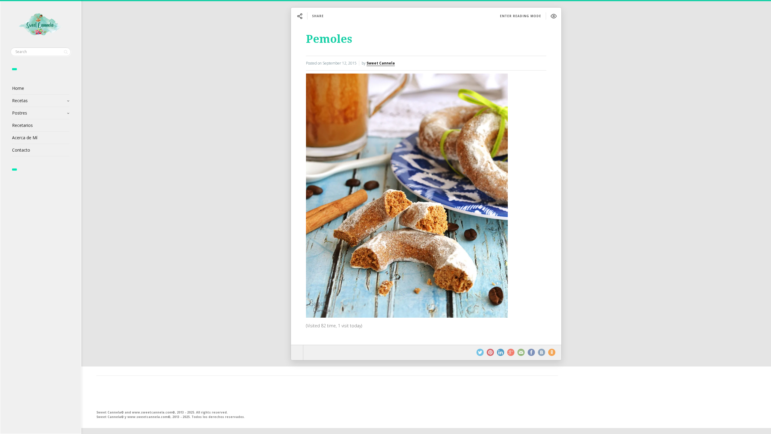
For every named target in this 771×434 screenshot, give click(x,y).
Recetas (20, 100)
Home (18, 88)
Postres (19, 113)
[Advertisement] (277, 392)
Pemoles (329, 39)
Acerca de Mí (24, 137)
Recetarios (22, 125)
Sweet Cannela (381, 63)
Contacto (21, 150)
